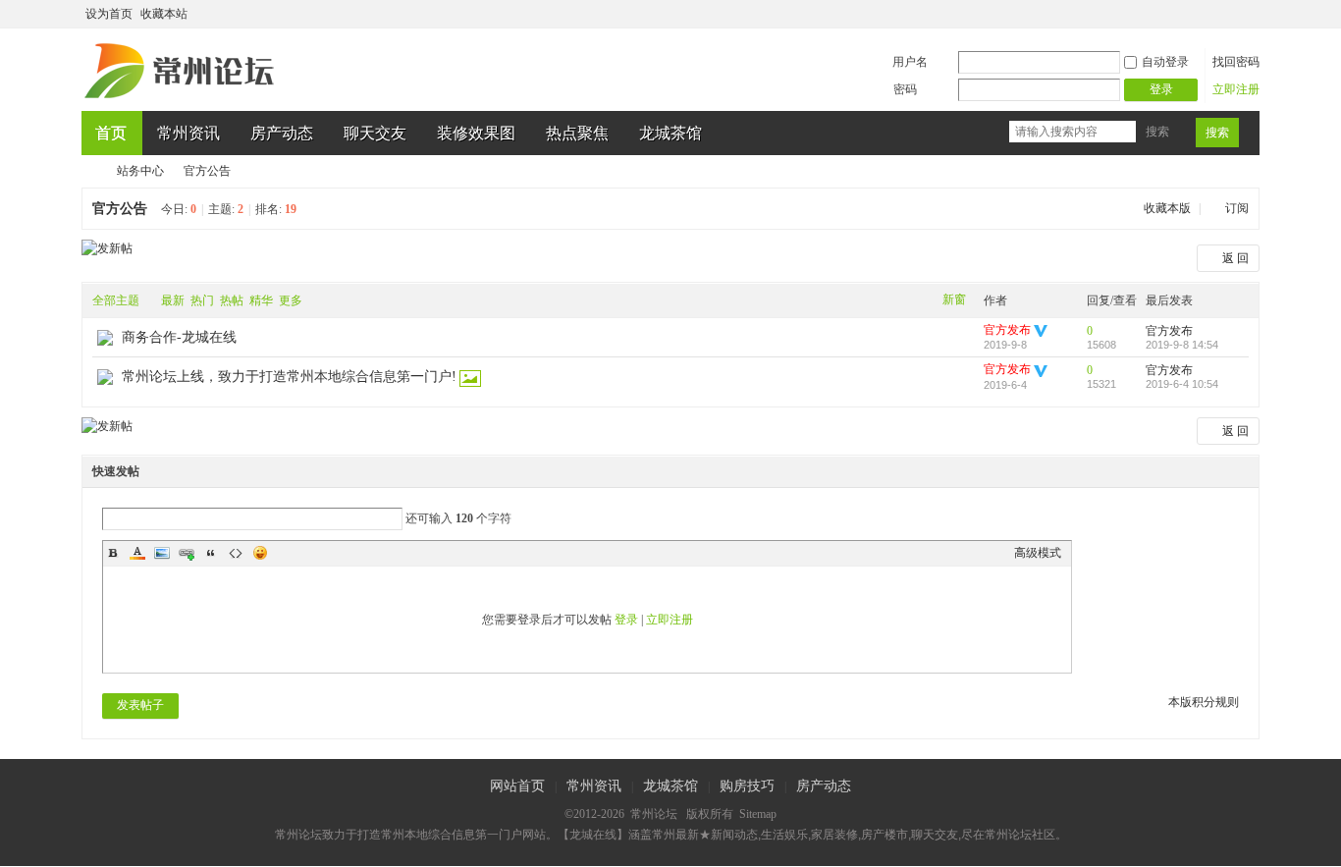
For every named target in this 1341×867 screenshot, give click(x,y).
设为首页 (109, 14)
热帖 (231, 300)
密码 (905, 89)
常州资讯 (188, 133)
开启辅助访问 (1232, 14)
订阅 (1237, 208)
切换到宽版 (1248, 14)
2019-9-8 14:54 (1182, 345)
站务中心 (140, 171)
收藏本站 (164, 14)
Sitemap (758, 814)
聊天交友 (375, 133)
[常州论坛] (182, 99)
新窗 (954, 299)
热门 (202, 300)
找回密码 (1236, 62)
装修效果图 (476, 133)
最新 (173, 300)
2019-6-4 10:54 (1182, 384)
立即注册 (1236, 89)
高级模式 (1037, 553)
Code (235, 553)
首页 (111, 133)
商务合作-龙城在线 (179, 337)
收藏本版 (1169, 208)
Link (186, 553)
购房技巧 (747, 786)
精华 (261, 300)
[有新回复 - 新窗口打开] (105, 342)
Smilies (260, 553)
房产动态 (281, 133)
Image (162, 553)
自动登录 (1165, 62)
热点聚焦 (577, 133)
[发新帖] (107, 248)
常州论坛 (89, 171)
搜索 (1157, 131)
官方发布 (1007, 330)
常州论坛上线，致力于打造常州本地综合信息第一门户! (289, 376)
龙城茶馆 (670, 133)
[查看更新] (328, 300)
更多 (290, 300)
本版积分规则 (1203, 702)
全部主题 (115, 300)
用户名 (910, 62)
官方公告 (207, 171)
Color (137, 553)
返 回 (1235, 258)
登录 (626, 619)
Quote (211, 553)
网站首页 (517, 786)
